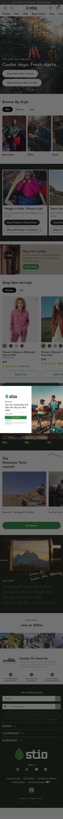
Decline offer (8, 420)
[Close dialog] (61, 387)
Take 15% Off (15, 417)
